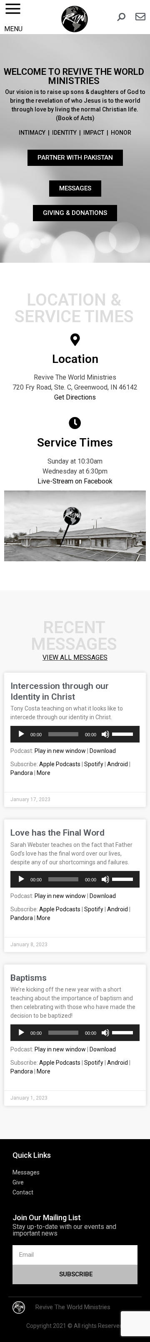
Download (103, 750)
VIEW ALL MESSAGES (75, 657)
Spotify (93, 764)
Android (117, 764)
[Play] (21, 734)
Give (18, 1182)
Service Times (75, 442)
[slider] (123, 733)
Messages (26, 1172)
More (43, 773)
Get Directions (75, 397)
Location (75, 359)
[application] (75, 734)
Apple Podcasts (59, 764)
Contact (22, 1192)
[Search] (121, 17)
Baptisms (28, 978)
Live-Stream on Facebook (75, 481)
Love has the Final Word (57, 833)
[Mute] (105, 734)
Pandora (21, 773)
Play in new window (60, 750)
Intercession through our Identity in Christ (59, 691)
